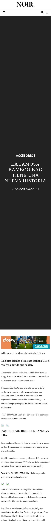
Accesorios (25, 155)
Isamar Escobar (26, 189)
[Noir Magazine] (25, 4)
